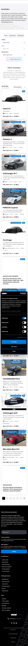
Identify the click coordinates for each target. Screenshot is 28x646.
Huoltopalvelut (6, 569)
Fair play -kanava (6, 608)
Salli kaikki (14, 341)
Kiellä (14, 351)
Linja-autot (5, 584)
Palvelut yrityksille (6, 566)
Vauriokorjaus (5, 571)
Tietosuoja (13, 637)
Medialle (4, 605)
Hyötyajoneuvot (5, 576)
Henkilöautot (5, 556)
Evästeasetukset (13, 633)
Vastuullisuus (5, 603)
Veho (2, 595)
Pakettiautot (5, 579)
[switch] (24, 322)
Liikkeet (4, 599)
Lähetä (14, 551)
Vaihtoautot (5, 562)
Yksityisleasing (6, 564)
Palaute (13, 641)
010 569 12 (13, 618)
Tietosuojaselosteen (16, 548)
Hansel (3, 588)
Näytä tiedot (20, 337)
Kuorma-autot (5, 581)
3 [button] (10, 498)
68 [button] (24, 498)
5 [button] (17, 498)
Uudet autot (5, 560)
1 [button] (3, 498)
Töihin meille (5, 601)
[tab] (6, 36)
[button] (20, 498)
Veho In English (6, 610)
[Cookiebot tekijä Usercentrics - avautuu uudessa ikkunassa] (20, 293)
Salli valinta (14, 346)
